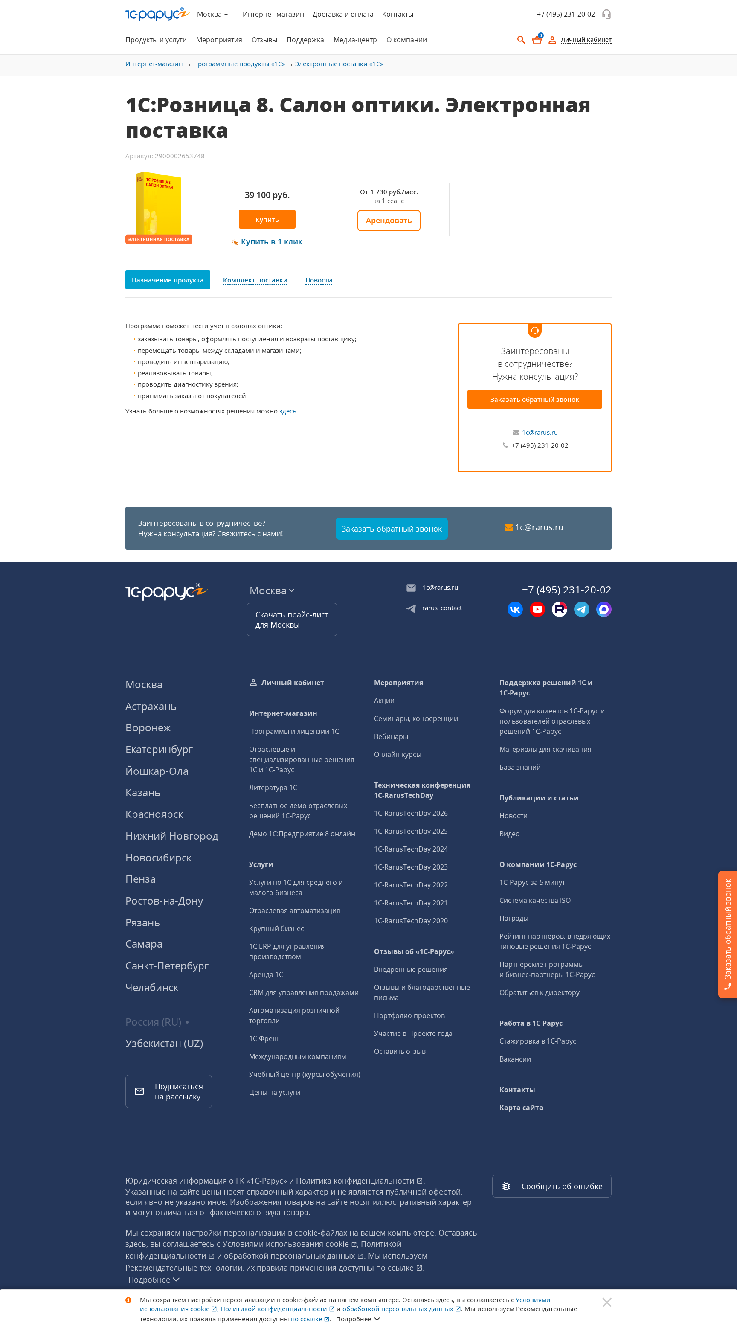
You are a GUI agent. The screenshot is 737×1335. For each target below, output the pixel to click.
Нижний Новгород (171, 836)
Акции (384, 700)
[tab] (153, 40)
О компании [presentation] (406, 39)
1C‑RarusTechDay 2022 (411, 885)
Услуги (261, 864)
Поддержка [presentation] (305, 39)
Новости (513, 815)
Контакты (397, 14)
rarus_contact (442, 607)
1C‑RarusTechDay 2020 (411, 920)
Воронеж (148, 727)
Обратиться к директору (539, 992)
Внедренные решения (411, 969)
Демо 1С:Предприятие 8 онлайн (302, 833)
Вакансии (515, 1059)
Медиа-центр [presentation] (355, 39)
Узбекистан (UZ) (164, 1043)
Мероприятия (398, 682)
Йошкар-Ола (157, 771)
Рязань (142, 922)
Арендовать (389, 220)
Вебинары (391, 736)
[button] (267, 241)
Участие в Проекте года (413, 1033)
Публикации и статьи (539, 798)
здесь (287, 411)
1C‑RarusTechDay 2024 (411, 849)
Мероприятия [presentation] (219, 39)
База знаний (520, 767)
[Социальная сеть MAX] (604, 609)
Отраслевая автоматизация (294, 910)
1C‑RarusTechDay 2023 (411, 867)
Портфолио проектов (409, 1015)
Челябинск (151, 987)
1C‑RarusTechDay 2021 (411, 902)
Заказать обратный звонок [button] (392, 529)
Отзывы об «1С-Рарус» (414, 951)
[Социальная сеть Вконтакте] (515, 609)
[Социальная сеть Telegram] (581, 609)
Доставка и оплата (343, 14)
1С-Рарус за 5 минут (532, 882)
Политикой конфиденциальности (275, 1308)
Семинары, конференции (416, 718)
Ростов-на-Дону (164, 900)
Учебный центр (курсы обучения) (304, 1074)
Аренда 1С (266, 974)
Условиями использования (291, 1244)
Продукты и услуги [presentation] (156, 39)
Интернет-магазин (273, 14)
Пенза (140, 879)
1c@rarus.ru (540, 432)
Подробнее (149, 1279)
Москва (143, 684)
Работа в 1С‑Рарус (531, 1023)
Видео (509, 833)
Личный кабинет (292, 682)
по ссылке (396, 1267)
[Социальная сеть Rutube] (559, 609)
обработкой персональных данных (290, 1256)
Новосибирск (158, 857)
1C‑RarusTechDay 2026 (411, 813)
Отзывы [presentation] (264, 39)
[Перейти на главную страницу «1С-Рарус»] (157, 14)
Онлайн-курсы (397, 754)
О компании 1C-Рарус (538, 864)
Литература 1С (273, 787)
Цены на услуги (274, 1092)
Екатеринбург (159, 749)
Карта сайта (521, 1107)
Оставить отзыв (400, 1051)
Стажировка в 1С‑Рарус (537, 1041)
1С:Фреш (264, 1038)
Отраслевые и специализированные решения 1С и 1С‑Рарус (301, 759)
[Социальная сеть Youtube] (537, 609)
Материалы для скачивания (545, 749)
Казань (142, 792)
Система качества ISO (535, 900)
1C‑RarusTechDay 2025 (411, 831)
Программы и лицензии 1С (294, 731)
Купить (267, 219)
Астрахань (151, 706)
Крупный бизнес (276, 928)
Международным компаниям (297, 1056)
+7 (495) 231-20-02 (566, 14)
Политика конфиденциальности (356, 1180)
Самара (143, 944)
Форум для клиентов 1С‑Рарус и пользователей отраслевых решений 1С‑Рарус (552, 721)
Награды (513, 918)
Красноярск (154, 814)
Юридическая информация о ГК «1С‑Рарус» (206, 1180)
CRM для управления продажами (304, 992)
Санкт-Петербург (167, 965)
